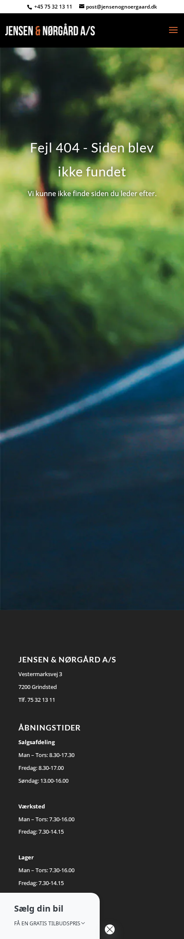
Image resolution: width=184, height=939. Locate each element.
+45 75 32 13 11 (54, 6)
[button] (50, 916)
